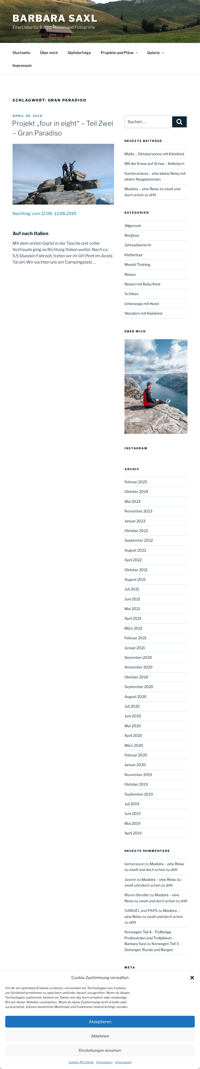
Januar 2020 (135, 764)
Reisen (130, 274)
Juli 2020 (132, 706)
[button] (192, 977)
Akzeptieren (100, 1021)
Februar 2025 (135, 482)
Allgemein (132, 225)
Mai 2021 (132, 608)
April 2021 (132, 618)
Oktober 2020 (136, 677)
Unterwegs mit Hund (141, 303)
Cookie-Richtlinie (81, 1062)
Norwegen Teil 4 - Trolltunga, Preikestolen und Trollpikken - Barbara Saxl (149, 938)
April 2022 (133, 560)
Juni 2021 (132, 599)
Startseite (21, 52)
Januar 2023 (135, 521)
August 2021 (135, 579)
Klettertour (133, 255)
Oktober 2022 (136, 530)
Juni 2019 (132, 813)
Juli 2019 (131, 804)
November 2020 (138, 667)
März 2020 (133, 745)
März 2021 (133, 628)
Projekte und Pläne (117, 52)
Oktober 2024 (136, 491)
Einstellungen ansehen (100, 1050)
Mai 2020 (132, 726)
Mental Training (137, 264)
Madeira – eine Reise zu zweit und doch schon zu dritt (153, 916)
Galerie (153, 52)
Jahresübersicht (137, 245)
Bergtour (131, 235)
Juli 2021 (131, 589)
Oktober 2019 (136, 784)
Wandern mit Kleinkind (143, 313)
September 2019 (138, 794)
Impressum (104, 1062)
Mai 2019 (132, 823)
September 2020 (138, 686)
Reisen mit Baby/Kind (142, 284)
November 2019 (138, 774)
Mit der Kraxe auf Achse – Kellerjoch (154, 163)
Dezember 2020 (138, 657)
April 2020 (133, 735)
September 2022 (138, 540)
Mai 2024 (132, 501)
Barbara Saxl (55, 18)
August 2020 (135, 696)
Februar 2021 (135, 638)
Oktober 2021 (136, 570)
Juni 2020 (132, 716)
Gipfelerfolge (79, 52)
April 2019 (133, 833)
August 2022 (135, 550)
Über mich (49, 52)
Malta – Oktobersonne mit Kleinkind (154, 154)
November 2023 (138, 511)
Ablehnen (100, 1036)
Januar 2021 (134, 648)
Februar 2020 (135, 755)
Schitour (131, 293)
